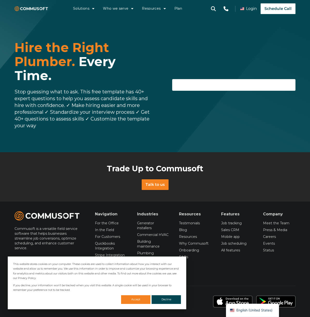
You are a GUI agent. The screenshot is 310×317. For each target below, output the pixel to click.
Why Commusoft (194, 243)
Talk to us (155, 184)
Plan (178, 8)
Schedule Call (278, 8)
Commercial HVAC (153, 235)
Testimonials (189, 223)
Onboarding (189, 250)
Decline (166, 299)
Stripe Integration (110, 255)
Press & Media (275, 230)
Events (269, 243)
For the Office (107, 223)
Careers (269, 236)
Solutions (81, 8)
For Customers (107, 236)
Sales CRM (230, 230)
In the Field (104, 230)
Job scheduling (234, 243)
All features (230, 250)
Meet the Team (276, 223)
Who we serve (115, 8)
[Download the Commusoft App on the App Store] (232, 301)
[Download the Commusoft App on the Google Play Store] (275, 301)
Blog (183, 230)
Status (268, 250)
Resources (151, 8)
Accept (135, 299)
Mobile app (230, 236)
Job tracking (231, 223)
